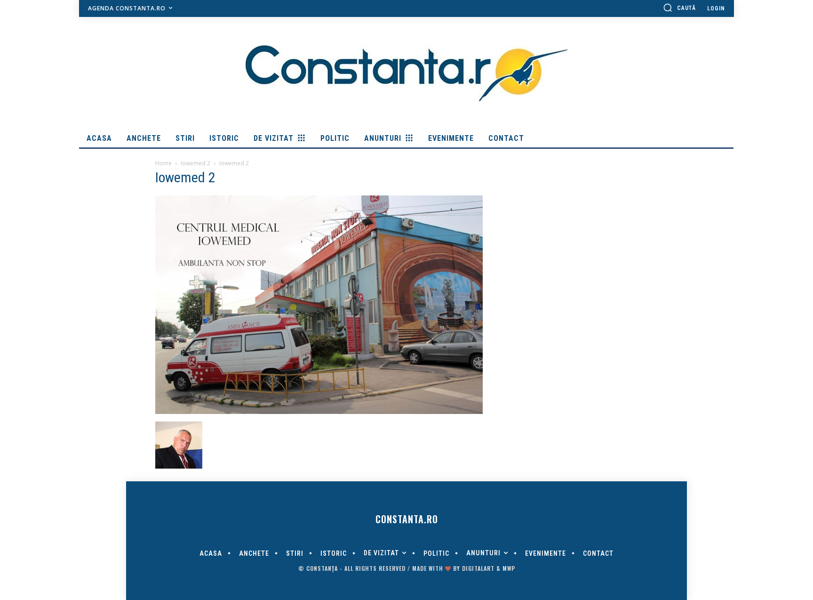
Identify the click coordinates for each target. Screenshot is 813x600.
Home (163, 163)
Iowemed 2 (195, 163)
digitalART (478, 568)
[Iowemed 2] (319, 411)
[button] (679, 7)
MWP (508, 568)
